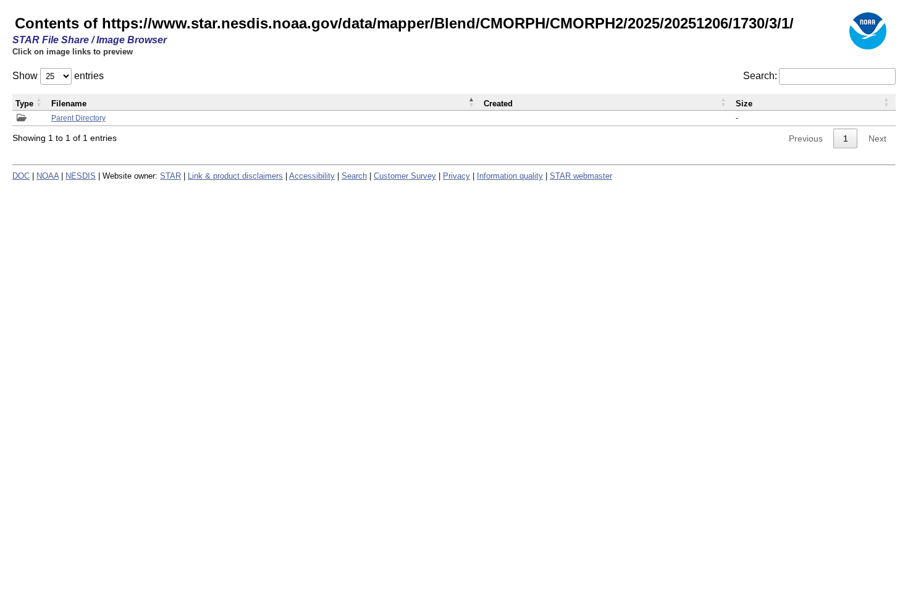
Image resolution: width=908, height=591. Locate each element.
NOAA (47, 176)
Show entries (58, 75)
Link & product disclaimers (235, 176)
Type (24, 103)
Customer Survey (405, 176)
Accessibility (312, 176)
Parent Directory (78, 118)
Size (744, 103)
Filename (68, 103)
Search (354, 176)
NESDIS (80, 176)
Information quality (510, 176)
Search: (760, 75)
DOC (21, 176)
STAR (170, 176)
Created (498, 103)
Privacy (456, 176)
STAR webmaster (581, 176)
